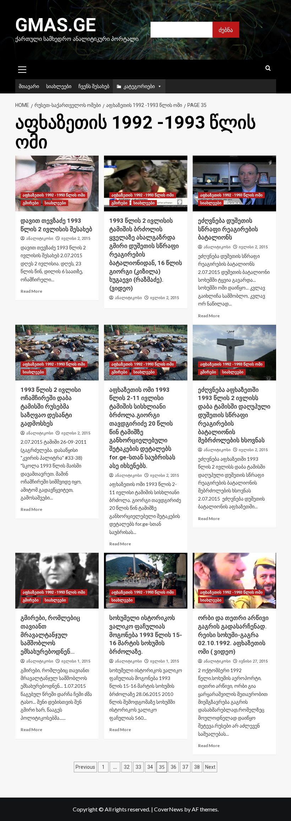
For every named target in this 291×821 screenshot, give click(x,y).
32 (127, 767)
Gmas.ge (55, 25)
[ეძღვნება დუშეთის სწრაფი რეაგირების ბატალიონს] (234, 183)
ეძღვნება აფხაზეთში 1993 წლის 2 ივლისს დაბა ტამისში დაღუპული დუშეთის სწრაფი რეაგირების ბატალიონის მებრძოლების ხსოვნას (234, 415)
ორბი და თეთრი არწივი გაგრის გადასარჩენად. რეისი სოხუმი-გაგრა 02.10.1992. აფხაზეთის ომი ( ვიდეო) (233, 634)
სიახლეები (58, 86)
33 (138, 767)
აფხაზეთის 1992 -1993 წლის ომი (54, 195)
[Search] (268, 68)
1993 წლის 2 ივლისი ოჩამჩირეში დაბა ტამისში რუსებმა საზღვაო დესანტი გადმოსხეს (51, 406)
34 (150, 767)
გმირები (31, 203)
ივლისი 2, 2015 (75, 238)
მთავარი (29, 86)
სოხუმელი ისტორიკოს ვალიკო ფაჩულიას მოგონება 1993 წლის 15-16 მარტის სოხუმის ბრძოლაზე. (145, 634)
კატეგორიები (139, 86)
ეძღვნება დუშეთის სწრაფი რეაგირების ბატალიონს (228, 229)
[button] (22, 68)
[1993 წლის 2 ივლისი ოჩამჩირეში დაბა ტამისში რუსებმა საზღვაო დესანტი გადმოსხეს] (57, 352)
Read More (31, 291)
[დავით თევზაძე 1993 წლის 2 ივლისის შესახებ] (57, 183)
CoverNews (168, 809)
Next (210, 767)
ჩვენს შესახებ (93, 86)
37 (185, 767)
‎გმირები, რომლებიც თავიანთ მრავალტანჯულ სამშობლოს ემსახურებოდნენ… (50, 634)
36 (173, 767)
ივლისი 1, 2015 (75, 661)
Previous (85, 767)
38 (197, 767)
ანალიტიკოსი (39, 238)
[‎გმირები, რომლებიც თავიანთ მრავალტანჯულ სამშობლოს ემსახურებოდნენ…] (57, 581)
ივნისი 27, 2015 (253, 661)
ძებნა (226, 29)
